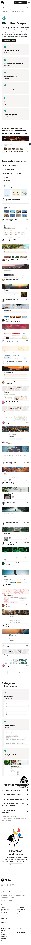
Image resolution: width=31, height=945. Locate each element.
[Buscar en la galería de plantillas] (27, 8)
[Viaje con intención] (15, 453)
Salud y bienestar (10, 755)
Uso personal (13, 11)
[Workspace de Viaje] (15, 210)
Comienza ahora (15, 865)
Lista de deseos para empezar (14, 361)
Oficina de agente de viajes (13, 382)
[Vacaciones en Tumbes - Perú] (15, 251)
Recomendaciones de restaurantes (15, 151)
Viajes (22, 11)
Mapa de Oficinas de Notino (13, 665)
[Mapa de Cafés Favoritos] (15, 393)
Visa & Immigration (10, 115)
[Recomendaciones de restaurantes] (15, 143)
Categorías (5, 11)
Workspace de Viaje (11, 219)
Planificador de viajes (11, 50)
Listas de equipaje (10, 89)
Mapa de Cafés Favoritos (12, 402)
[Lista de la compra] (15, 231)
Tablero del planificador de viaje (15, 199)
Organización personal (12, 502)
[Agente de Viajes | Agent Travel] (15, 534)
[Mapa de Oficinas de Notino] (15, 656)
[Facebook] (10, 885)
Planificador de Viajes (12, 279)
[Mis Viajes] (15, 576)
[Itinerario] (15, 433)
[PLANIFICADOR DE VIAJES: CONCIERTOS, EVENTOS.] (15, 331)
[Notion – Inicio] (2, 2)
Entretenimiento (9, 725)
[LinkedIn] (7, 885)
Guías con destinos (10, 76)
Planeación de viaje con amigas (14, 604)
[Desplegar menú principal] (29, 2)
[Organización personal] (15, 494)
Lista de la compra (11, 239)
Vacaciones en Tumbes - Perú (14, 259)
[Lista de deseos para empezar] (15, 353)
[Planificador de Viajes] (15, 271)
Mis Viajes (8, 584)
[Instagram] (2, 885)
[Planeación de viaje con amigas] (15, 596)
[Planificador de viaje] (15, 636)
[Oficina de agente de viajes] (15, 373)
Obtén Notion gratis (9, 40)
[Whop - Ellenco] (15, 474)
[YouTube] (13, 885)
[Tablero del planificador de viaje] (15, 190)
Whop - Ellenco (10, 482)
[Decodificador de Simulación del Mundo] (15, 554)
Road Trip (7, 102)
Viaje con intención (11, 462)
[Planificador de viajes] (15, 311)
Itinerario (8, 442)
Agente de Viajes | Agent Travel (14, 542)
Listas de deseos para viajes (13, 63)
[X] (5, 885)
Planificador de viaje (11, 645)
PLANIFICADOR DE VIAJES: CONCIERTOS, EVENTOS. (13, 340)
